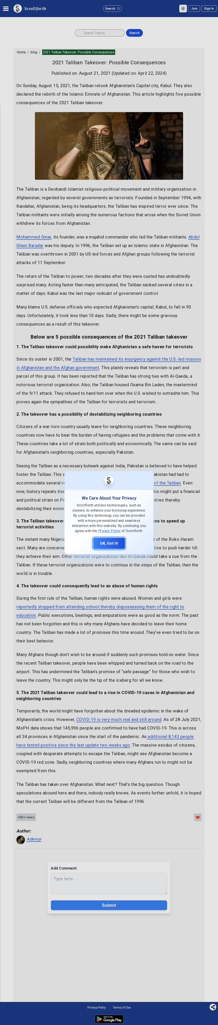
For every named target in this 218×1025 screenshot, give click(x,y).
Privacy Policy (109, 531)
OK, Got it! (109, 543)
